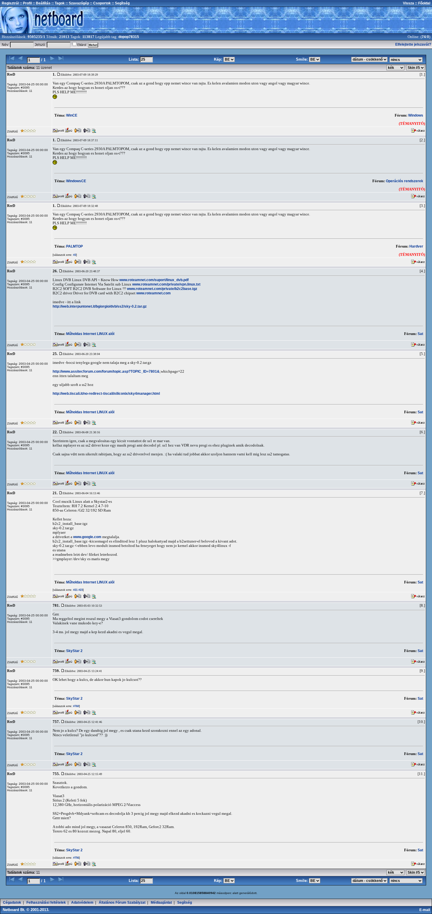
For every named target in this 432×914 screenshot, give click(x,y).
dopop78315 (128, 37)
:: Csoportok (100, 3)
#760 (75, 706)
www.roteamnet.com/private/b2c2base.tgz (162, 289)
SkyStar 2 (74, 651)
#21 (75, 589)
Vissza (408, 3)
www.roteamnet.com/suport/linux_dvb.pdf (154, 280)
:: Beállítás (41, 3)
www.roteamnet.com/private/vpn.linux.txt (166, 284)
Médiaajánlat (161, 902)
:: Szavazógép (77, 3)
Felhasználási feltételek (46, 902)
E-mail (425, 910)
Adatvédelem (82, 902)
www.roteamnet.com (153, 293)
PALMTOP (74, 246)
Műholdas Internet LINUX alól (90, 334)
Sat (420, 334)
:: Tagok (58, 3)
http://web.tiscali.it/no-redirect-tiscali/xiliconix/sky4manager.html (106, 394)
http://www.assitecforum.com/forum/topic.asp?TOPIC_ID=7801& (106, 371)
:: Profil (25, 3)
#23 (80, 589)
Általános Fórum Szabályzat (122, 902)
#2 (74, 254)
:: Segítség (120, 3)
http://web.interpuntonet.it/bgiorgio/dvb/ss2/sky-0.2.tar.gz (100, 306)
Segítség (184, 902)
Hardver (416, 246)
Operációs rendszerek (404, 181)
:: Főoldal (422, 3)
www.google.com (87, 537)
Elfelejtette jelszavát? (413, 44)
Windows (415, 115)
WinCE (71, 115)
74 (424, 37)
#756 (75, 857)
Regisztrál (10, 3)
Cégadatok (12, 902)
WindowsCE (76, 181)
